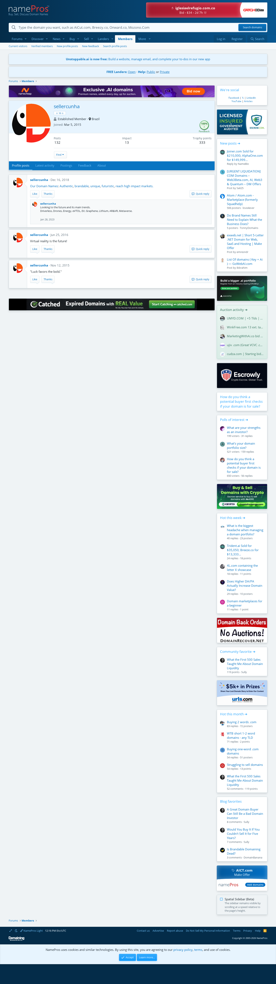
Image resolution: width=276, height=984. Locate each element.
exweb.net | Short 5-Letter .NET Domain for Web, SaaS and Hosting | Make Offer (245, 241)
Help (258, 930)
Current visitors (18, 46)
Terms (236, 930)
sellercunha (39, 180)
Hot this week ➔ (232, 517)
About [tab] (101, 165)
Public (151, 72)
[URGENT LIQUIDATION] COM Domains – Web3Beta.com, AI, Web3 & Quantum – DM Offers (244, 177)
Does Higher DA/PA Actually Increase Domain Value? (244, 585)
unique (95, 186)
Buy (72, 39)
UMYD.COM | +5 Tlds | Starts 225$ (245, 318)
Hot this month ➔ (233, 714)
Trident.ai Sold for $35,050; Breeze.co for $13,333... (243, 550)
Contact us (143, 930)
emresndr (242, 252)
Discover (38, 39)
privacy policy (183, 950)
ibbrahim (242, 268)
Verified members (42, 46)
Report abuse (175, 930)
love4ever (248, 208)
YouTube (236, 101)
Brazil (96, 119)
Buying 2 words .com (241, 722)
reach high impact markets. (134, 186)
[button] (25, 39)
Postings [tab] (66, 165)
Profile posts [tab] (20, 165)
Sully (244, 672)
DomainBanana (253, 857)
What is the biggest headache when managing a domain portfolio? (245, 530)
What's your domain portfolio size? (241, 445)
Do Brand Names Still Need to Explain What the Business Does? (244, 219)
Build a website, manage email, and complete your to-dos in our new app (138, 59)
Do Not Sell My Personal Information (208, 930)
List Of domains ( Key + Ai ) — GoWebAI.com (245, 261)
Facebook (234, 97)
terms (198, 950)
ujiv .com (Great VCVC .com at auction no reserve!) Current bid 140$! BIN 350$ (245, 345)
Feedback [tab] (84, 165)
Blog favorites (231, 801)
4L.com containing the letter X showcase (242, 567)
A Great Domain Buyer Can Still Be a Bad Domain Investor (245, 813)
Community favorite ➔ (237, 651)
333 (202, 142)
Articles (248, 101)
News (56, 39)
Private (165, 72)
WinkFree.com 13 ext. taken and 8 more (245, 327)
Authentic (66, 186)
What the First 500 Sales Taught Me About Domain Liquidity (245, 663)
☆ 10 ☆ (60, 113)
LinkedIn (251, 97)
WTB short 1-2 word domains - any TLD (241, 735)
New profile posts (67, 46)
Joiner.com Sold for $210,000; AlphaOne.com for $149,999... (245, 155)
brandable (82, 186)
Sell (86, 39)
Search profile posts (115, 46)
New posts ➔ (230, 143)
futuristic (108, 186)
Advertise (158, 930)
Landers (103, 39)
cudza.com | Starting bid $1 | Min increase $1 (245, 354)
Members (125, 39)
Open (132, 72)
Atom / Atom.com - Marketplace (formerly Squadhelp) (242, 199)
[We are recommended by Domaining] (16, 939)
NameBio (243, 164)
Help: (142, 72)
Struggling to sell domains (245, 765)
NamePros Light (33, 930)
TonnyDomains (249, 228)
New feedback (90, 46)
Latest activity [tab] (44, 165)
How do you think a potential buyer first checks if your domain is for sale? (241, 401)
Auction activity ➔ (234, 309)
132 (57, 142)
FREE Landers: (116, 72)
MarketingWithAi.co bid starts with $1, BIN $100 (245, 336)
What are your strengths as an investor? (243, 430)
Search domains (252, 27)
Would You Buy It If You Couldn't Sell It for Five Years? (243, 833)
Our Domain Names (44, 186)
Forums (17, 39)
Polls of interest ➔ (234, 419)
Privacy (247, 930)
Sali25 (240, 188)
